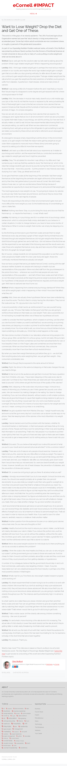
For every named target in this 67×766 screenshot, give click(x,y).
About (5, 687)
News (36, 721)
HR (26, 723)
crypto (13, 715)
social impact (15, 738)
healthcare (7, 723)
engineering (23, 718)
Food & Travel (39, 712)
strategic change (20, 740)
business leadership (19, 711)
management (18, 729)
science (6, 738)
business (7, 711)
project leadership (17, 734)
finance (21, 721)
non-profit (24, 731)
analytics (10, 708)
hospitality (17, 724)
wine (15, 745)
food (27, 721)
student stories (8, 743)
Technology (38, 724)
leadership (24, 726)
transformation (7, 745)
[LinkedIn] (17, 666)
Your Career (38, 733)
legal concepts (7, 729)
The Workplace (39, 727)
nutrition (25, 672)
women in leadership (10, 748)
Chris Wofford (8, 20)
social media (8, 740)
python (20, 736)
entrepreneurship (9, 721)
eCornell (56, 664)
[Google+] (15, 666)
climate (18, 713)
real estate (27, 736)
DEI (4, 718)
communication (27, 713)
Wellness (6, 672)
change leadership (8, 713)
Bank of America (19, 708)
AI (3, 708)
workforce (24, 748)
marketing (7, 731)
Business (37, 708)
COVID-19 (6, 715)
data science (22, 716)
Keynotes (17, 672)
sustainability (20, 743)
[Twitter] (13, 666)
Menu (32, 14)
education (13, 718)
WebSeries (49, 664)
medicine (16, 731)
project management (9, 736)
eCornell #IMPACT (33, 5)
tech (28, 743)
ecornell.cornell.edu (8, 759)
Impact (37, 715)
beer (27, 708)
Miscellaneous (39, 718)
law (16, 726)
